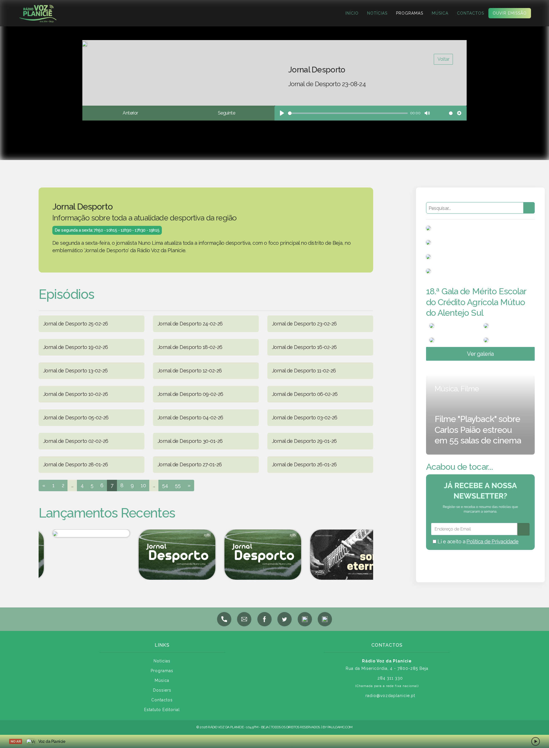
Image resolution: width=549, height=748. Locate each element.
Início (352, 13)
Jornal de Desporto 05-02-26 (75, 418)
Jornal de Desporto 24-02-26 (190, 324)
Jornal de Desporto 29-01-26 (304, 441)
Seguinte (226, 113)
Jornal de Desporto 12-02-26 (190, 371)
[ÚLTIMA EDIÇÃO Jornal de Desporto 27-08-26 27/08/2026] (250, 555)
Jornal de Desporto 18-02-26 (190, 347)
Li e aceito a (477, 541)
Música (440, 13)
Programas (409, 13)
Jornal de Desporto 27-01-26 (190, 464)
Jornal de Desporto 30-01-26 (190, 441)
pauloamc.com (340, 727)
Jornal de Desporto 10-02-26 (75, 394)
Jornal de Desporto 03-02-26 (304, 418)
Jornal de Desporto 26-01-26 (304, 464)
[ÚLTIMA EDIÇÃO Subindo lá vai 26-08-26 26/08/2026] (78, 533)
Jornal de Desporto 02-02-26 (75, 441)
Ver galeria (480, 353)
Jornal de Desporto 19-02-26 (75, 347)
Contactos (470, 13)
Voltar (443, 59)
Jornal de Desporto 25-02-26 (75, 324)
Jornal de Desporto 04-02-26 (190, 418)
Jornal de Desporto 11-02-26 (304, 371)
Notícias (377, 13)
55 (177, 485)
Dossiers (162, 690)
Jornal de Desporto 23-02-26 (304, 324)
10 (143, 485)
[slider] (348, 113)
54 (165, 485)
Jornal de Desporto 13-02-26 (75, 371)
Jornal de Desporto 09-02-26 (190, 394)
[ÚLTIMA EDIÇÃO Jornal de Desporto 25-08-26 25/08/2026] (164, 555)
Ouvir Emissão (510, 13)
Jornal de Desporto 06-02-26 (304, 394)
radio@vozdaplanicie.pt (390, 695)
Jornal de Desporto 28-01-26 (75, 464)
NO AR (16, 741)
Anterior (130, 113)
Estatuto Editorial (162, 709)
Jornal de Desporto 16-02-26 (304, 347)
